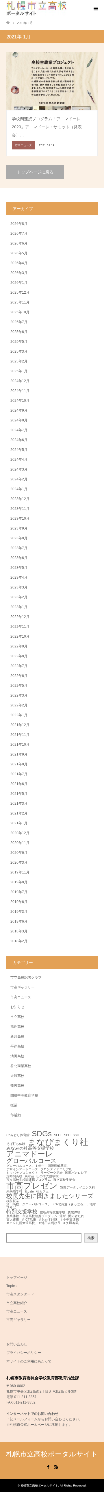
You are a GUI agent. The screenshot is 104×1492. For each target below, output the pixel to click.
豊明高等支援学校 (52, 1212)
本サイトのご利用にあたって (28, 1361)
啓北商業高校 (20, 1066)
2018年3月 (18, 931)
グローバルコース (31, 1161)
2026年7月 (18, 234)
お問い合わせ (16, 1344)
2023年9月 (18, 528)
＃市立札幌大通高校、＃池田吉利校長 (33, 1223)
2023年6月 (18, 558)
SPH (67, 1135)
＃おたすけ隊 (47, 1219)
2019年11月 (19, 872)
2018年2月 (18, 941)
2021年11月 (19, 735)
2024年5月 (18, 450)
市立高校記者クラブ (26, 977)
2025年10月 (19, 312)
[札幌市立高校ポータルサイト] (36, 8)
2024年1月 (18, 489)
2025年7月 (18, 322)
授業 (13, 1105)
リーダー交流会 (51, 1172)
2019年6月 (18, 902)
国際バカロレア (76, 1172)
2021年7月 (18, 774)
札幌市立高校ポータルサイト (52, 1454)
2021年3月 (18, 803)
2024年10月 (19, 401)
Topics (11, 1286)
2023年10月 (19, 519)
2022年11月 (19, 627)
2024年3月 (18, 469)
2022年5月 (18, 686)
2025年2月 (18, 361)
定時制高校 (14, 1176)
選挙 (63, 1216)
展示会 (29, 1176)
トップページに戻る (35, 172)
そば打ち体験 (15, 1143)
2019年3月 (18, 912)
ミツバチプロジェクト (22, 1172)
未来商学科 (14, 1191)
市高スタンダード (20, 1294)
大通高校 (17, 1076)
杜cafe (29, 1191)
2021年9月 (18, 754)
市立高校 (17, 1017)
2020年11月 (19, 843)
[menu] (95, 8)
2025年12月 (19, 292)
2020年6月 (18, 853)
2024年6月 (18, 440)
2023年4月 (18, 577)
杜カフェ (42, 1191)
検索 (91, 1238)
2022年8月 (18, 656)
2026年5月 (18, 253)
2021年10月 (19, 745)
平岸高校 (17, 1046)
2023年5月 (18, 568)
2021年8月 (18, 764)
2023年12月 (19, 499)
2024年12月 (19, 381)
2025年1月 (18, 371)
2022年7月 (18, 666)
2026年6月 (18, 243)
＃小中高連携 (69, 1219)
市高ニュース (20, 997)
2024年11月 (19, 391)
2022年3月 (18, 695)
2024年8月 (18, 420)
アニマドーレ (29, 1154)
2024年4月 (18, 460)
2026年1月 (18, 283)
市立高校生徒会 (64, 1179)
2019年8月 (18, 882)
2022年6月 (18, 676)
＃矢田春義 (71, 1223)
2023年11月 (19, 509)
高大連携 (12, 1219)
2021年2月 (18, 813)
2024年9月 (18, 410)
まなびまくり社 (58, 1142)
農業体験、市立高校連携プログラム (31, 1216)
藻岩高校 (17, 1086)
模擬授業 (12, 1201)
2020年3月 (18, 862)
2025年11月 (19, 302)
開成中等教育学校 (24, 1095)
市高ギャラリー (22, 987)
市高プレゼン (32, 1185)
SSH (76, 1135)
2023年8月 (18, 538)
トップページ (16, 1278)
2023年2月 (18, 597)
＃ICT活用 (28, 1219)
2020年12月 (19, 833)
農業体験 (74, 1212)
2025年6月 (18, 332)
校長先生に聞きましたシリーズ (50, 1196)
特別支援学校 (22, 1211)
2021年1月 (18, 823)
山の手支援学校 (47, 1176)
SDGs (42, 1134)
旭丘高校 (17, 1027)
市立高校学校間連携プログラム (28, 1179)
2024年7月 (18, 430)
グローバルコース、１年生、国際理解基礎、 (38, 1165)
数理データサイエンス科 (77, 1187)
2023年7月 (18, 548)
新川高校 (17, 1036)
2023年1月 (18, 607)
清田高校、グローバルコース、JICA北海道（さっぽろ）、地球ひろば (51, 1206)
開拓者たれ (76, 1216)
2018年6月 (18, 921)
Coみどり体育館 (17, 1135)
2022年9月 (18, 646)
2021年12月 (19, 725)
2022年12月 (19, 617)
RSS (56, 1466)
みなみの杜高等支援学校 (30, 1148)
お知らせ (17, 1007)
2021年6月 (18, 784)
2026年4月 (18, 263)
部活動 (15, 1115)
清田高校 (17, 1056)
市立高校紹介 (16, 1303)
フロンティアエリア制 (56, 1169)
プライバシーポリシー (23, 1353)
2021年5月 (18, 794)
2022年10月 (19, 636)
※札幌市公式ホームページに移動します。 (39, 1425)
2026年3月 (18, 273)
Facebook (48, 1466)
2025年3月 (18, 351)
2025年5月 (18, 342)
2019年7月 (18, 892)
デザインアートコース (22, 1169)
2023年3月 (18, 587)
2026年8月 (18, 224)
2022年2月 (18, 705)
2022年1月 (18, 715)
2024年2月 (18, 479)
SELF (58, 1135)
